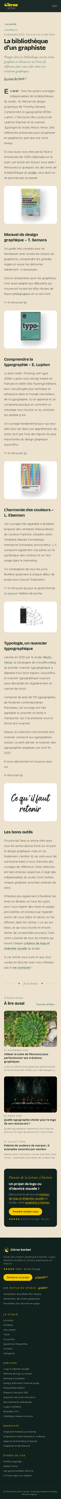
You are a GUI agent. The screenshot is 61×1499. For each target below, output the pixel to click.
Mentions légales (29, 1494)
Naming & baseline (14, 1378)
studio (32, 172)
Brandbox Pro (11, 1411)
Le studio (8, 1320)
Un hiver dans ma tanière (17, 1475)
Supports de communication (19, 1397)
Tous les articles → (46, 1004)
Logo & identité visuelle (16, 1368)
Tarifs (6, 1334)
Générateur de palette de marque (22, 1293)
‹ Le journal (10, 24)
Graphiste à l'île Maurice (16, 1445)
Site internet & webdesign (17, 1401)
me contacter (21, 967)
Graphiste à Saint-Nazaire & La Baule (24, 1436)
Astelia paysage (12, 1461)
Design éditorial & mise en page (21, 1383)
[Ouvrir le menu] (54, 6)
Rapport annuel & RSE (15, 1392)
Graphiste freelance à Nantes (19, 1431)
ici (25, 302)
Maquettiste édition (14, 1387)
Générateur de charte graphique (21, 1298)
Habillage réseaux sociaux (18, 1416)
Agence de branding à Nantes (20, 1441)
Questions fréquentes (15, 1343)
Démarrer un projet (18, 1277)
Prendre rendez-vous (25, 1211)
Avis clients (9, 1329)
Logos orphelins (12, 1406)
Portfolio (8, 1325)
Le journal (8, 1339)
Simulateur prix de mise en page (21, 1303)
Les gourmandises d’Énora (18, 1470)
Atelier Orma (10, 1466)
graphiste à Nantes (37, 1202)
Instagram (9, 1353)
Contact (8, 1348)
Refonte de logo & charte (17, 1373)
